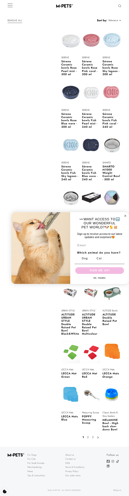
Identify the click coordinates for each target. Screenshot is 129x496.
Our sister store (72, 475)
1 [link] (83, 437)
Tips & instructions (36, 475)
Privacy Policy (71, 471)
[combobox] (115, 20)
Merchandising (34, 467)
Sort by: (102, 20)
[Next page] (98, 437)
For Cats (31, 459)
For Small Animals (35, 463)
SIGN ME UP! (100, 270)
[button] (15, 21)
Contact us (70, 459)
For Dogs (32, 454)
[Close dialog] (125, 216)
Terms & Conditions (74, 467)
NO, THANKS (100, 278)
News (30, 471)
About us (69, 454)
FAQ (67, 463)
